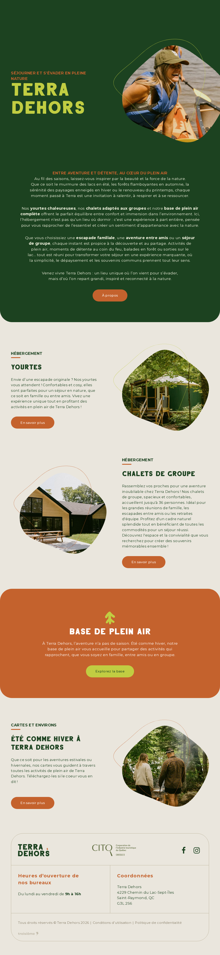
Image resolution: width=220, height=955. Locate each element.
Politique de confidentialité (158, 923)
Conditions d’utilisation (112, 923)
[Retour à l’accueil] (33, 850)
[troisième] (28, 934)
